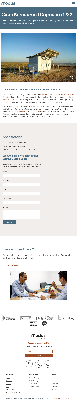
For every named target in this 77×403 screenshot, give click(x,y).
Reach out (65, 255)
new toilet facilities (10, 100)
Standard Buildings (34, 378)
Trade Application (67, 398)
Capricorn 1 (21, 111)
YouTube (54, 386)
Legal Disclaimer (56, 398)
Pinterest (54, 389)
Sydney (8, 378)
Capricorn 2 (34, 111)
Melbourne (9, 381)
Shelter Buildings (34, 381)
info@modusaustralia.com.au (14, 392)
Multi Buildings (33, 383)
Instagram (55, 381)
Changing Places (34, 386)
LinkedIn (54, 378)
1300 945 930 (10, 390)
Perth (7, 387)
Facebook (55, 383)
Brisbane (8, 384)
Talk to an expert (12, 266)
